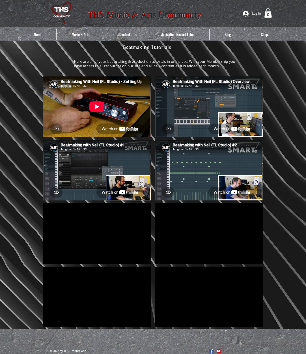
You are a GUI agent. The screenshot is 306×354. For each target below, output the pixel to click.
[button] (268, 13)
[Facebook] (211, 351)
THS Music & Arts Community (144, 14)
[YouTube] (219, 351)
